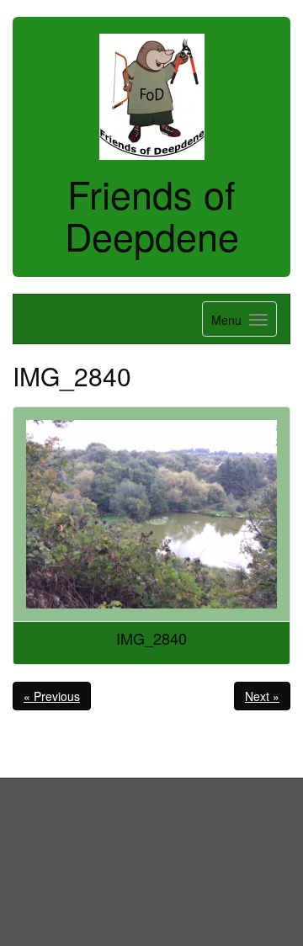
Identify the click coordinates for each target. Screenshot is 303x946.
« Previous (52, 696)
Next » (262, 696)
